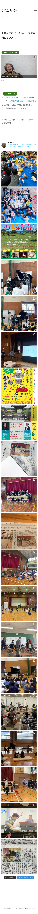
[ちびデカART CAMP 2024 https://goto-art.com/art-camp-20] (19, 168)
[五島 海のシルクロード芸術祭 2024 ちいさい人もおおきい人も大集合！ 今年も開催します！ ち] (19, 386)
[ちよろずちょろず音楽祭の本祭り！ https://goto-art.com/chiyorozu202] (19, 277)
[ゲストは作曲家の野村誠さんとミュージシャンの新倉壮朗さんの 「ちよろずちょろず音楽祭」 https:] (19, 675)
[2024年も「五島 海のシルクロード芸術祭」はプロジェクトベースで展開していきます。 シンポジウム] (19, 422)
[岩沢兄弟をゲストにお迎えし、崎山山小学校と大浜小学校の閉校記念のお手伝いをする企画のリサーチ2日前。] (19, 603)
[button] (34, 57)
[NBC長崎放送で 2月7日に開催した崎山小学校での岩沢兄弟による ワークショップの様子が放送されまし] (19, 494)
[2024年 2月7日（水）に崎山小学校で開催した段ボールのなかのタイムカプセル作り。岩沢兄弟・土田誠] (19, 458)
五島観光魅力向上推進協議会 (22, 101)
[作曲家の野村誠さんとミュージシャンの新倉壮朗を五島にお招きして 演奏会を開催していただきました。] (19, 748)
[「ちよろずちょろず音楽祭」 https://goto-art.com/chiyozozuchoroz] (19, 820)
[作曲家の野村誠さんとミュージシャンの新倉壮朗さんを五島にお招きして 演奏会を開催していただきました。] (19, 784)
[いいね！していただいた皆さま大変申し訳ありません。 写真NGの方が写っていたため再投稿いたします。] (19, 205)
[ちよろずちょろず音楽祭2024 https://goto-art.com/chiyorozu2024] (19, 313)
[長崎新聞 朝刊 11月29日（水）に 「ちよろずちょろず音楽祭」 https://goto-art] (19, 856)
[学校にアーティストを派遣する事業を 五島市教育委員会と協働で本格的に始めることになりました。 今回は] (19, 639)
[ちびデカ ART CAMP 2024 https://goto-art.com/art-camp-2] (19, 241)
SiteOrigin (33, 908)
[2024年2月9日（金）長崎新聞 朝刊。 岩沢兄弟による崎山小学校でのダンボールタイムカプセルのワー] (19, 531)
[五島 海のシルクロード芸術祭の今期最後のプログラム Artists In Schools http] (19, 567)
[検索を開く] (36, 3)
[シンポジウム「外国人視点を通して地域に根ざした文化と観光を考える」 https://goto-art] (19, 350)
